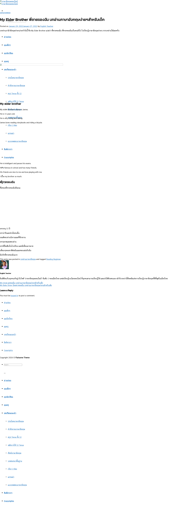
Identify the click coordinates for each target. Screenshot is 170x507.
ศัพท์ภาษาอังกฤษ (14, 453)
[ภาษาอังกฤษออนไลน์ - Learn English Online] (9, 2)
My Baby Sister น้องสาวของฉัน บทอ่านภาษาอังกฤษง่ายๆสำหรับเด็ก (26, 285)
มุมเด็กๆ (7, 45)
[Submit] (5, 373)
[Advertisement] (85, 47)
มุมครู (6, 61)
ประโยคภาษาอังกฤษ (16, 421)
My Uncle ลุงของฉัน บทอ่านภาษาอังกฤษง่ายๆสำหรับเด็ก (21, 282)
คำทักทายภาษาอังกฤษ (16, 429)
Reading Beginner (53, 259)
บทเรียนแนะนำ (10, 334)
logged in (14, 295)
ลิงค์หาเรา (8, 149)
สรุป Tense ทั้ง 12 (15, 437)
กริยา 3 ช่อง (12, 125)
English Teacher (46, 26)
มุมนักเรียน (8, 53)
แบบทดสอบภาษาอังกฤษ (17, 141)
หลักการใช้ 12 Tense (16, 101)
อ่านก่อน (7, 37)
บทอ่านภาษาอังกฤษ (5, 13)
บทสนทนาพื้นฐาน (15, 461)
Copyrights (9, 157)
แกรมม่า (11, 133)
